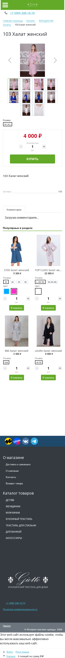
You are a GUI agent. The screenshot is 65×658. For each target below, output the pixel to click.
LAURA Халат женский (48, 350)
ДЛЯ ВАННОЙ (13, 531)
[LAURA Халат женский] (48, 331)
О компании (12, 470)
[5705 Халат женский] (16, 250)
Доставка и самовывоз (18, 464)
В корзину (16, 308)
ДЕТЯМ (10, 500)
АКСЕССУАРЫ (14, 538)
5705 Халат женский (16, 270)
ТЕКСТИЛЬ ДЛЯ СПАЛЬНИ (21, 525)
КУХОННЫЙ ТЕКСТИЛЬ (19, 519)
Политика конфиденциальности (20, 609)
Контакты (11, 477)
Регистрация (22, 652)
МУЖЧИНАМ (13, 512)
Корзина (10, 656)
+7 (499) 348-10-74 (22, 13)
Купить (32, 159)
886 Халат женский (16, 350)
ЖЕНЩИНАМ (13, 506)
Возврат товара (14, 483)
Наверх (7, 625)
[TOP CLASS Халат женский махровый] (48, 250)
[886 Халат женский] (16, 331)
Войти (9, 652)
